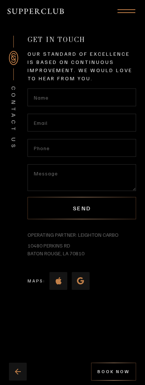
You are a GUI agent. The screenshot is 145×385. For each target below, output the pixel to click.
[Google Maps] (81, 281)
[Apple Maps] (58, 281)
